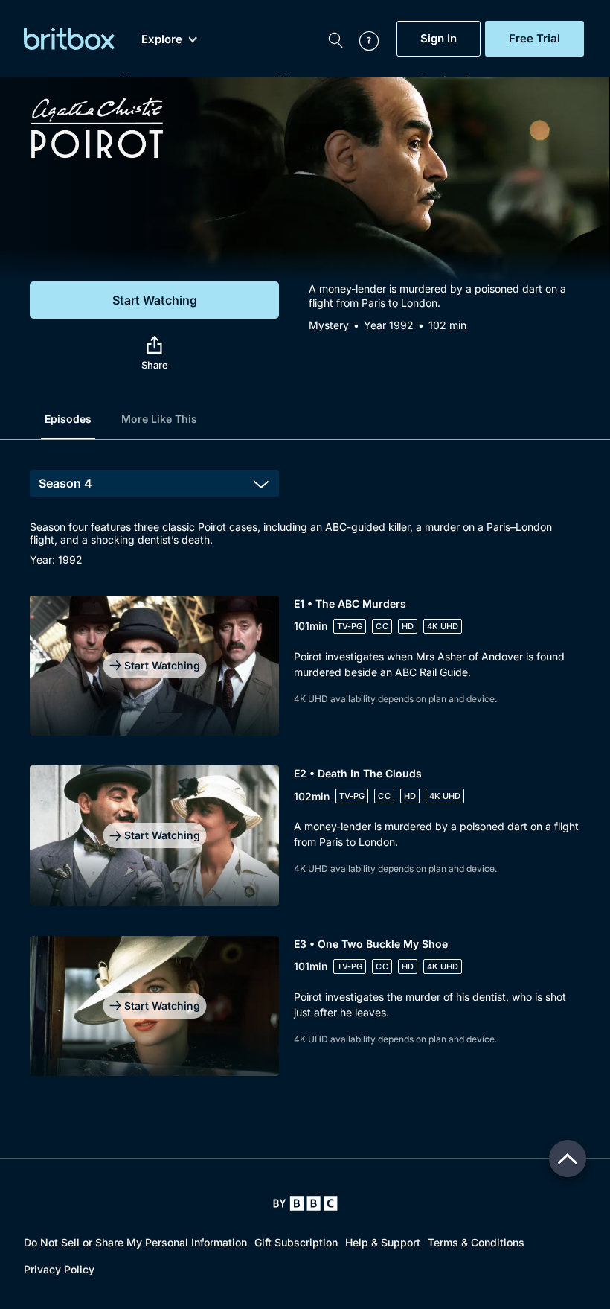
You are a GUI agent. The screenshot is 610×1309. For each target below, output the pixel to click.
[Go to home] (305, 1203)
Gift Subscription (296, 1242)
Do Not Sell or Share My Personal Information (135, 1242)
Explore (161, 39)
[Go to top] (567, 1158)
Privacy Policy (59, 1269)
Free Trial (534, 38)
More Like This (159, 419)
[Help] (361, 39)
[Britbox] (69, 39)
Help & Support (382, 1242)
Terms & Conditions (476, 1242)
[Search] (335, 39)
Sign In (438, 38)
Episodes (68, 419)
